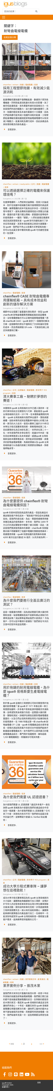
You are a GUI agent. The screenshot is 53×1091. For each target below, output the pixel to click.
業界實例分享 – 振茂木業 (21, 986)
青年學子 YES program (36, 880)
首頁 (36, 85)
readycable (25, 184)
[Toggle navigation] (3, 17)
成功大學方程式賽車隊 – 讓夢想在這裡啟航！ (25, 888)
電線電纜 (29, 85)
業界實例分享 (30, 979)
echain (15, 85)
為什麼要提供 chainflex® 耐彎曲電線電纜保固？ (25, 503)
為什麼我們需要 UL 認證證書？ (26, 797)
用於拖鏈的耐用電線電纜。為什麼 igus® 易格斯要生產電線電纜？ (26, 691)
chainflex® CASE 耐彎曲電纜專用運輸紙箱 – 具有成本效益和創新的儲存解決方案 (26, 300)
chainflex (7, 85)
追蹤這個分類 (10, 37)
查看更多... (12, 129)
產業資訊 (41, 979)
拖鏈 (22, 85)
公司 (33, 184)
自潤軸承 (21, 390)
